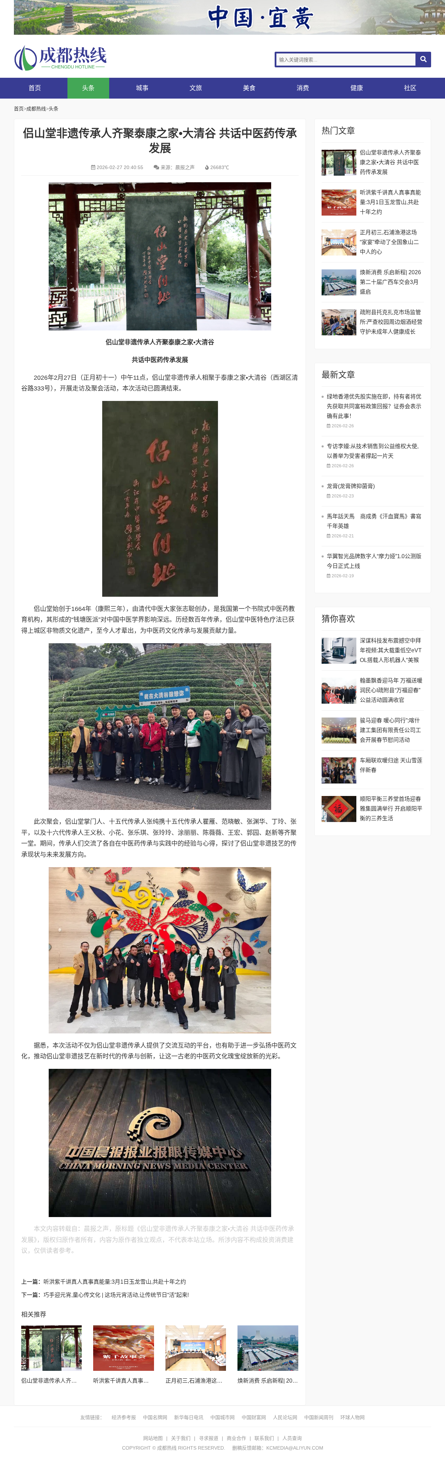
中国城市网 (222, 1417)
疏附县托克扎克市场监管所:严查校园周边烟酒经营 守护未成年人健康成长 (391, 322)
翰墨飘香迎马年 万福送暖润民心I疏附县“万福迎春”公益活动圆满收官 (391, 690)
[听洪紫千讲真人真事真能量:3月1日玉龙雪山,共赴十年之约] (123, 1348)
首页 (35, 88)
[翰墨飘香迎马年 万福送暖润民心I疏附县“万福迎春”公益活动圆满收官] (339, 691)
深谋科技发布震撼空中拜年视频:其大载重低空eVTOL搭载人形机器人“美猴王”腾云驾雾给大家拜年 (391, 651)
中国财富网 (254, 1417)
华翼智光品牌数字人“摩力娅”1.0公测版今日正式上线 (374, 561)
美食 (249, 88)
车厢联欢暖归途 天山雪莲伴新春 (391, 765)
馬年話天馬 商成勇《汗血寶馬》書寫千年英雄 (374, 521)
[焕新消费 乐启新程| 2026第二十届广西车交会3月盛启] (267, 1348)
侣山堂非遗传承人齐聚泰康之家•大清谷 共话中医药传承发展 (390, 162)
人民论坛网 (285, 1417)
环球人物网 (352, 1417)
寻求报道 (208, 1438)
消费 (303, 88)
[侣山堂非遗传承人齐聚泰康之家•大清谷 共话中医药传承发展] (51, 1348)
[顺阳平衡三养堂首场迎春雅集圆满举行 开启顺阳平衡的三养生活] (339, 809)
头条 (88, 88)
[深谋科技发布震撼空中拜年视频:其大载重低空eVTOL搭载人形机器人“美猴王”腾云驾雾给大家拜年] (339, 651)
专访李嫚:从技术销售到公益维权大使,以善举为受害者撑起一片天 (373, 451)
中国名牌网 (155, 1417)
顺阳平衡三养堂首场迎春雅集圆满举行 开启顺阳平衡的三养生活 (391, 808)
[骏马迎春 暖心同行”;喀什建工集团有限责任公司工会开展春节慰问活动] (339, 731)
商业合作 (236, 1438)
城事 (142, 88)
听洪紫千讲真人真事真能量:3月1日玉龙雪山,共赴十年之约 (114, 1282)
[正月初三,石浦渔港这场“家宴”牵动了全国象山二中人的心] (195, 1348)
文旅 (195, 88)
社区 (410, 88)
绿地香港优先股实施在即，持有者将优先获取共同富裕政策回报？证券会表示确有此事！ (374, 406)
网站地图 (153, 1438)
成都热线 (69, 58)
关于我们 (181, 1438)
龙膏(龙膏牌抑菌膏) (351, 486)
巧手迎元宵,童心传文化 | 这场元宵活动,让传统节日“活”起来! (116, 1295)
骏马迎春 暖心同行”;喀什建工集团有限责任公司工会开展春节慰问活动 (390, 730)
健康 (356, 88)
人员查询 (292, 1438)
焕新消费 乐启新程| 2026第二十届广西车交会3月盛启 (390, 282)
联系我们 (264, 1438)
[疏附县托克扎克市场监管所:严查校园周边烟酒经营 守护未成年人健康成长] (339, 322)
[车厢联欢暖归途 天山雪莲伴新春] (339, 770)
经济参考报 (124, 1417)
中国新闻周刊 (318, 1417)
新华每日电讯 (188, 1417)
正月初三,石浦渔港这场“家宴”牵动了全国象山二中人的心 (389, 242)
